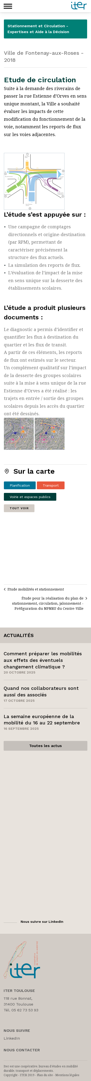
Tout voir (19, 508)
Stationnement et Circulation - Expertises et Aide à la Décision (38, 29)
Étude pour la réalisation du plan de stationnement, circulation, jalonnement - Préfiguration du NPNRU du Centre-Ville (47, 603)
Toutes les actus (45, 745)
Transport (51, 485)
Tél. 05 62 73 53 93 (21, 1010)
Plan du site (45, 1075)
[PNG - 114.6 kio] (34, 181)
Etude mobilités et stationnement (36, 589)
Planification (20, 485)
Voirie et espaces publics (30, 497)
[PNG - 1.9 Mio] (34, 433)
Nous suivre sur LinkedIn (42, 922)
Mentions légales (67, 1075)
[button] (8, 6)
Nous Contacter (22, 1050)
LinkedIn (12, 1038)
